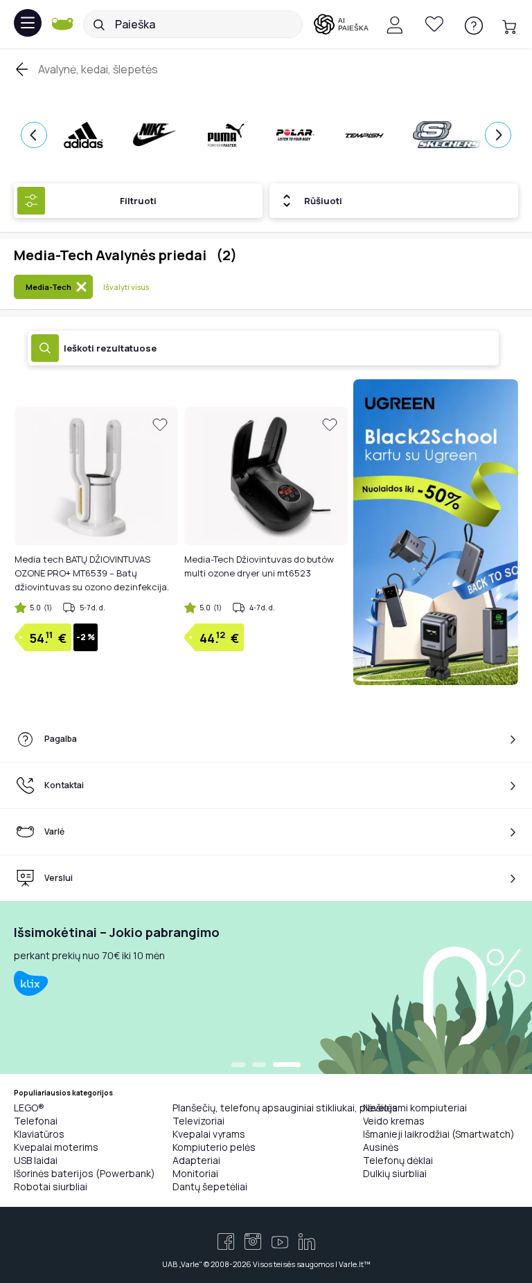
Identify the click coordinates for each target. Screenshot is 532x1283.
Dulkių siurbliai (395, 1173)
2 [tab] (259, 1065)
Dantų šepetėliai (209, 1186)
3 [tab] (287, 1065)
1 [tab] (238, 1065)
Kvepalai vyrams (208, 1133)
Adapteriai (196, 1160)
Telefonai (35, 1120)
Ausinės (381, 1147)
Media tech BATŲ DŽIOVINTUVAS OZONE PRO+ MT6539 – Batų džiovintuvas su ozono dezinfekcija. (92, 573)
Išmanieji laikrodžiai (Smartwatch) (439, 1133)
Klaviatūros (39, 1133)
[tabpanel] (266, 987)
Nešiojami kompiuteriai (415, 1107)
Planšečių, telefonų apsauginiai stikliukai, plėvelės (285, 1107)
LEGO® (29, 1107)
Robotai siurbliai (50, 1186)
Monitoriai (195, 1173)
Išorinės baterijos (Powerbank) (84, 1173)
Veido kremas (394, 1120)
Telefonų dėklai (398, 1160)
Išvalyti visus (126, 287)
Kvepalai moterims (56, 1147)
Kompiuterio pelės (214, 1147)
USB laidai (35, 1160)
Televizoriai (198, 1120)
